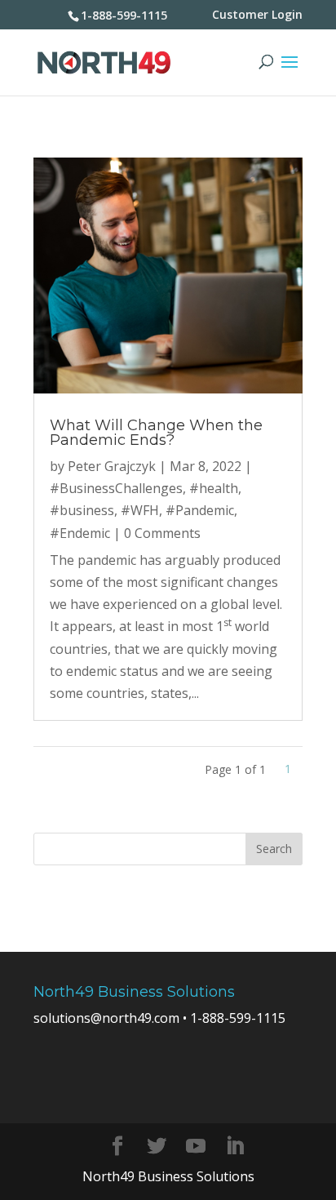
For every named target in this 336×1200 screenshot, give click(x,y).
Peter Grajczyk (112, 466)
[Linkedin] (235, 1147)
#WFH (140, 510)
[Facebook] (117, 1147)
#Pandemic (200, 510)
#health (213, 488)
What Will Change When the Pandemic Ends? (156, 432)
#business (82, 510)
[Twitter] (156, 1147)
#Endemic (80, 533)
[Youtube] (196, 1147)
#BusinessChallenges (116, 488)
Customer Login (257, 14)
